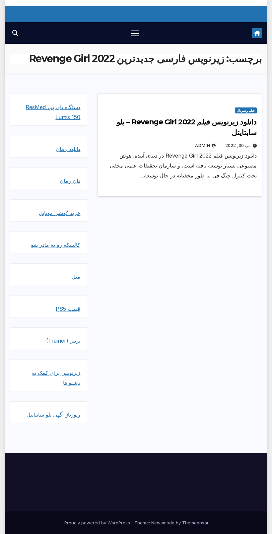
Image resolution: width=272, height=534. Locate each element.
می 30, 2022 (237, 145)
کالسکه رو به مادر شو (55, 244)
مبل (76, 276)
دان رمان (70, 180)
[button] (15, 33)
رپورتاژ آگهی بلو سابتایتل (53, 414)
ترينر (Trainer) (63, 340)
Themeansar (195, 522)
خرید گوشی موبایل (59, 213)
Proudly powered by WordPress (97, 522)
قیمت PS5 (68, 308)
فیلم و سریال (246, 110)
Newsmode (162, 522)
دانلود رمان (68, 149)
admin (202, 145)
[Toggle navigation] (135, 33)
